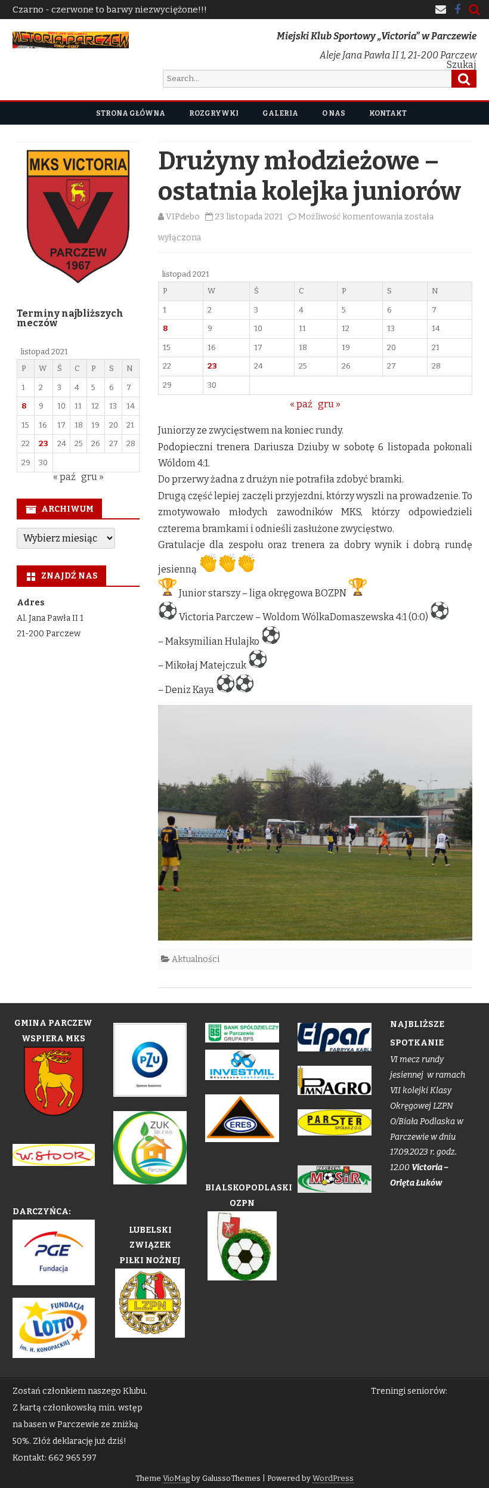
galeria (280, 113)
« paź (301, 404)
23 (212, 365)
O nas (333, 113)
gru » (329, 404)
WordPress (333, 1478)
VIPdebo (183, 217)
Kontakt (388, 113)
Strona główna (130, 113)
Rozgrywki (214, 113)
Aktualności (195, 959)
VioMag (176, 1478)
